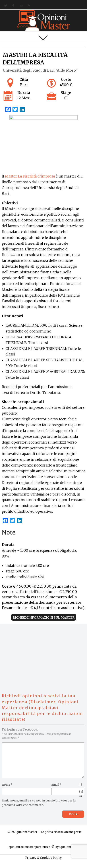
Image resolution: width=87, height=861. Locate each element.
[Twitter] (5, 6)
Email (56, 784)
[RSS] (28, 6)
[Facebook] (12, 6)
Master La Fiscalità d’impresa (30, 176)
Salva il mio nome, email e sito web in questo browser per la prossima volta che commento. (42, 798)
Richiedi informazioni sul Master (44, 617)
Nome (7, 784)
